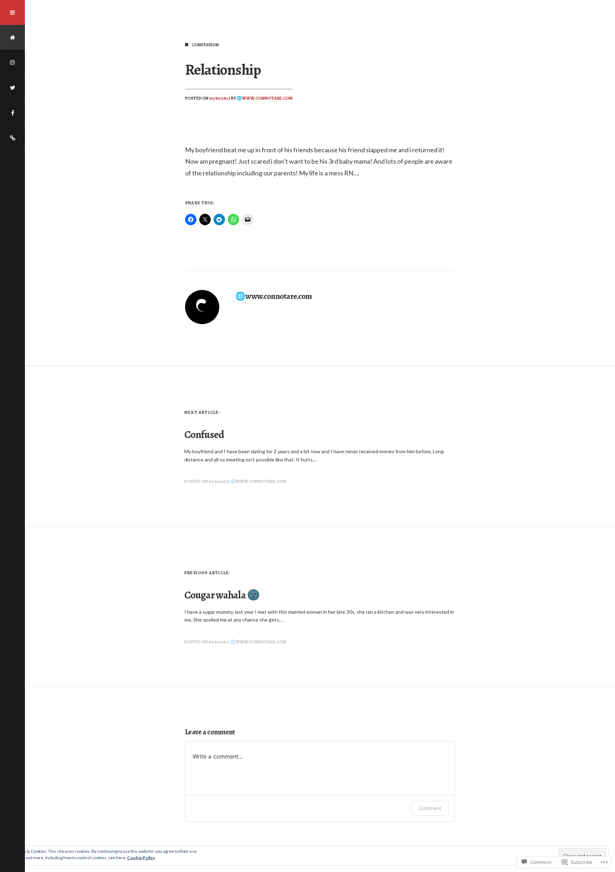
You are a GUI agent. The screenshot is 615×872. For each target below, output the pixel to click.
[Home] (12, 37)
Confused (204, 435)
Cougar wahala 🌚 (221, 595)
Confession (205, 45)
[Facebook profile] (12, 112)
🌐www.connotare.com (265, 98)
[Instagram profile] (12, 62)
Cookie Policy (141, 857)
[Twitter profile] (12, 87)
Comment (430, 808)
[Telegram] (12, 138)
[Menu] (12, 12)
